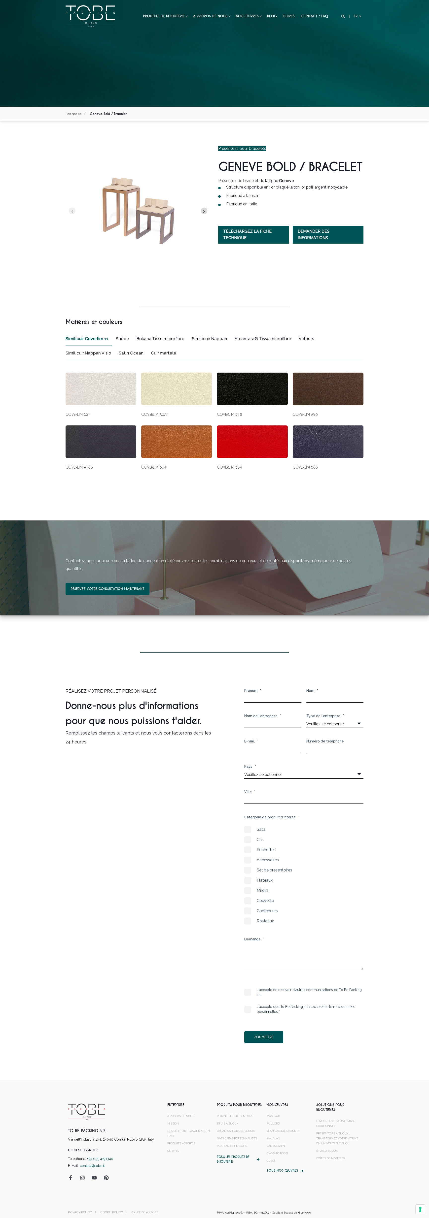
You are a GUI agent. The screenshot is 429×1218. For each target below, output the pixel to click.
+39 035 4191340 (100, 1159)
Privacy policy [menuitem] (80, 1212)
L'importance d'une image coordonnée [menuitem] (335, 1124)
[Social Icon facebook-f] (72, 1177)
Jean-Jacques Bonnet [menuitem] (283, 1131)
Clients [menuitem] (173, 1151)
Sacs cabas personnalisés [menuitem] (237, 1138)
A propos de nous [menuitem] (210, 16)
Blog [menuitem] (272, 16)
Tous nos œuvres (282, 1170)
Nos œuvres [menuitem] (247, 16)
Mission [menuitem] (173, 1123)
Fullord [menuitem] (273, 1123)
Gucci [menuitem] (271, 1160)
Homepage (73, 114)
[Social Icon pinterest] (104, 1177)
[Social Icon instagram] (82, 1177)
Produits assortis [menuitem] (181, 1143)
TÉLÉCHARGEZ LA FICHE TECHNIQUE (247, 234)
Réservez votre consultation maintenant (107, 589)
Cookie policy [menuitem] (111, 1212)
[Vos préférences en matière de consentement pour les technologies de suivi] (420, 1209)
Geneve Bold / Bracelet (108, 114)
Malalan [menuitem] (273, 1138)
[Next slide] (204, 211)
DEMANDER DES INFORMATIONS (313, 234)
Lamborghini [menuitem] (276, 1146)
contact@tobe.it (92, 1166)
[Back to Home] (90, 16)
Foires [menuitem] (289, 16)
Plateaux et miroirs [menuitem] (232, 1146)
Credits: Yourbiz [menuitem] (144, 1212)
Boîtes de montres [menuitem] (330, 1158)
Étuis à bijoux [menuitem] (227, 1123)
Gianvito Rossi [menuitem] (277, 1153)
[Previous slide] (72, 211)
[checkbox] (303, 875)
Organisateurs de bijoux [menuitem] (236, 1131)
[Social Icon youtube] (94, 1177)
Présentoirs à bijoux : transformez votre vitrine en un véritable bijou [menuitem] (337, 1138)
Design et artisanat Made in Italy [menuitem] (188, 1133)
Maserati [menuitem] (273, 1116)
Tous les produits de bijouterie (233, 1159)
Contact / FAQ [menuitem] (314, 16)
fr (356, 16)
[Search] (343, 16)
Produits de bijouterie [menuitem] (164, 16)
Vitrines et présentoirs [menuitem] (235, 1116)
